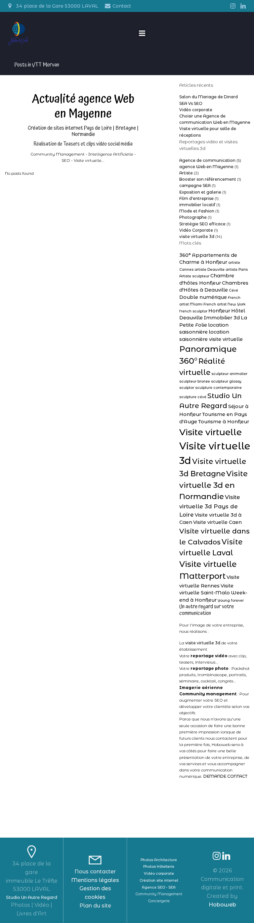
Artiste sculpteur (194, 276)
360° (185, 255)
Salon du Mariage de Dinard (208, 96)
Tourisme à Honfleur (223, 422)
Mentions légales (95, 880)
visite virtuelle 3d (196, 236)
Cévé (233, 290)
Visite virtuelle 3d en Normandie (213, 485)
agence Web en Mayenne (206, 166)
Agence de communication (207, 160)
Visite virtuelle (210, 432)
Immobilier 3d (222, 318)
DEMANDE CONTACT (225, 776)
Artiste (186, 172)
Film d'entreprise (196, 198)
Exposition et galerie (200, 192)
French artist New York (224, 304)
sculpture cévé (192, 397)
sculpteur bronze (194, 381)
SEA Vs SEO (190, 103)
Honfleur (219, 311)
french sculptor (193, 311)
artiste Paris (237, 269)
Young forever (231, 600)
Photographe (193, 217)
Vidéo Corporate (196, 230)
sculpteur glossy (226, 381)
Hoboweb (222, 904)
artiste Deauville (209, 269)
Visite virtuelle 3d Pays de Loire (209, 506)
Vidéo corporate (195, 109)
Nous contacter (95, 871)
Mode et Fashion (196, 210)
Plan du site (95, 905)
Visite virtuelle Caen (217, 522)
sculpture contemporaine (218, 388)
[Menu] (142, 33)
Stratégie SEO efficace (202, 223)
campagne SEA (195, 185)
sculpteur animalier (229, 374)
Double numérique (203, 297)
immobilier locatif (197, 204)
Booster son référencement (207, 179)
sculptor (186, 388)
